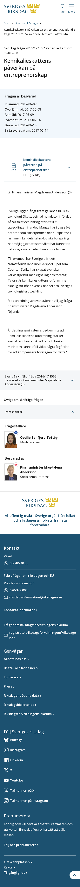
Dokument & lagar (26, 23)
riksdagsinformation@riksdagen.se (35, 597)
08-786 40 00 (19, 563)
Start (7, 23)
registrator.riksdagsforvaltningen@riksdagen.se (42, 635)
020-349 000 (18, 590)
